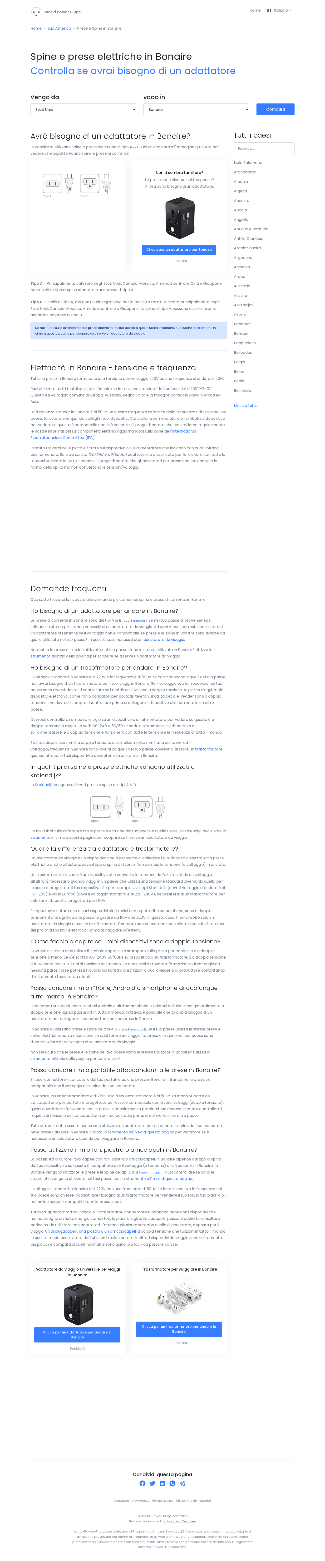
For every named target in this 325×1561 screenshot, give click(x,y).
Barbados (243, 352)
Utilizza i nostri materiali (194, 1501)
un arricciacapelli (120, 1231)
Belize (239, 371)
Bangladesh (245, 343)
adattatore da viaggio (163, 639)
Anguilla (241, 219)
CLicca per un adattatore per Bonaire (179, 249)
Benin (239, 381)
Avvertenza (141, 1501)
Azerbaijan (244, 305)
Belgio (239, 362)
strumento (204, 328)
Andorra (241, 200)
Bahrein (241, 333)
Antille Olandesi (248, 238)
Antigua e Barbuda (251, 229)
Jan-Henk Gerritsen (181, 1521)
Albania (241, 181)
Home (255, 10)
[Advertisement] (128, 527)
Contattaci (121, 1501)
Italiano (281, 10)
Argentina (243, 257)
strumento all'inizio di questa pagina (141, 1132)
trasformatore (208, 749)
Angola (240, 210)
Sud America (59, 28)
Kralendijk (44, 784)
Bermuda (242, 390)
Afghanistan (245, 172)
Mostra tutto (246, 405)
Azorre (240, 314)
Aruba (239, 276)
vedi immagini (135, 621)
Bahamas (242, 324)
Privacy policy (162, 1501)
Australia (242, 286)
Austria (240, 295)
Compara (275, 109)
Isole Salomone (248, 162)
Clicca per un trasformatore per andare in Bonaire (179, 1329)
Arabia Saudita (247, 248)
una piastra (89, 1231)
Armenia (242, 267)
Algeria (240, 191)
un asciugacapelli (61, 1231)
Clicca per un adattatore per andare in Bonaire (77, 1335)
